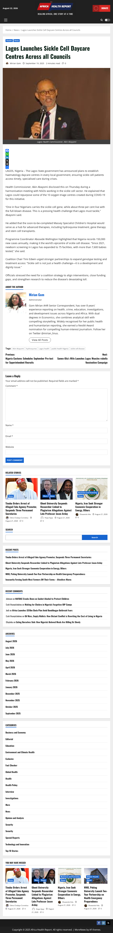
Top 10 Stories (12, 850)
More (45, 496)
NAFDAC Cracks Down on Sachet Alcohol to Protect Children (42, 598)
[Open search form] (102, 20)
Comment (12, 385)
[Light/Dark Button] (107, 20)
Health (9, 40)
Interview (10, 791)
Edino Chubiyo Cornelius (18, 518)
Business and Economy (87, 492)
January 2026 (12, 687)
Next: (82, 358)
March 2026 (11, 674)
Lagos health (44, 348)
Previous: (29, 358)
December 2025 (13, 693)
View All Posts (40, 340)
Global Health (12, 772)
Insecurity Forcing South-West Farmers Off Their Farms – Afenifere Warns (38, 579)
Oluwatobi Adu (85, 514)
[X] (56, 160)
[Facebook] (56, 150)
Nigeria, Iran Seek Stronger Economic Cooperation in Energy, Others (89, 507)
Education (10, 745)
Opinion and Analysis (15, 818)
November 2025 (13, 700)
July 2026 (10, 647)
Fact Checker (11, 765)
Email (9, 436)
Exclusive (10, 758)
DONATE (104, 8)
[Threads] (56, 164)
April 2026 (10, 667)
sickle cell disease (77, 348)
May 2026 (10, 660)
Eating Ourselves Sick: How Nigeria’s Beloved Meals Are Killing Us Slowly (48, 622)
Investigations (12, 798)
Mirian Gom (15, 63)
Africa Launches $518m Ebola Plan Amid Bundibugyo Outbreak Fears (42, 610)
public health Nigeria (60, 348)
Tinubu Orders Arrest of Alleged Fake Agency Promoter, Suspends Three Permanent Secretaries (21, 509)
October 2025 (12, 706)
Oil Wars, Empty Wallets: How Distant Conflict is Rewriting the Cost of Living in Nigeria (63, 616)
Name (10, 425)
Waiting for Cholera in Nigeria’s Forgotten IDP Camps (48, 604)
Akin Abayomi (18, 348)
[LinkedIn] (56, 157)
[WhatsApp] (56, 154)
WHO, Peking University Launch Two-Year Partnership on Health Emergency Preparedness (45, 574)
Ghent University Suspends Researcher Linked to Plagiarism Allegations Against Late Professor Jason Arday (56, 509)
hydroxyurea (31, 348)
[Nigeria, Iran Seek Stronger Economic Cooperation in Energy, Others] (91, 489)
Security (9, 824)
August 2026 (11, 641)
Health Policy (11, 785)
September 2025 (13, 713)
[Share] (56, 167)
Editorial (9, 739)
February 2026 (12, 680)
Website (10, 446)
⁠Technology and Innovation (17, 844)
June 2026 (10, 654)
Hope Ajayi (48, 518)
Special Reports (13, 837)
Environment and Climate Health (20, 752)
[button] (6, 20)
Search (9, 529)
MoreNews (80, 929)
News (16, 40)
